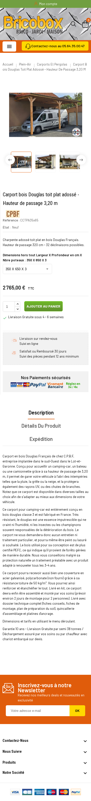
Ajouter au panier (43, 306)
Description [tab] (41, 412)
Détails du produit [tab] (41, 426)
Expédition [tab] (41, 439)
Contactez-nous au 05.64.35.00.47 (58, 46)
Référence (10, 220)
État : (7, 227)
